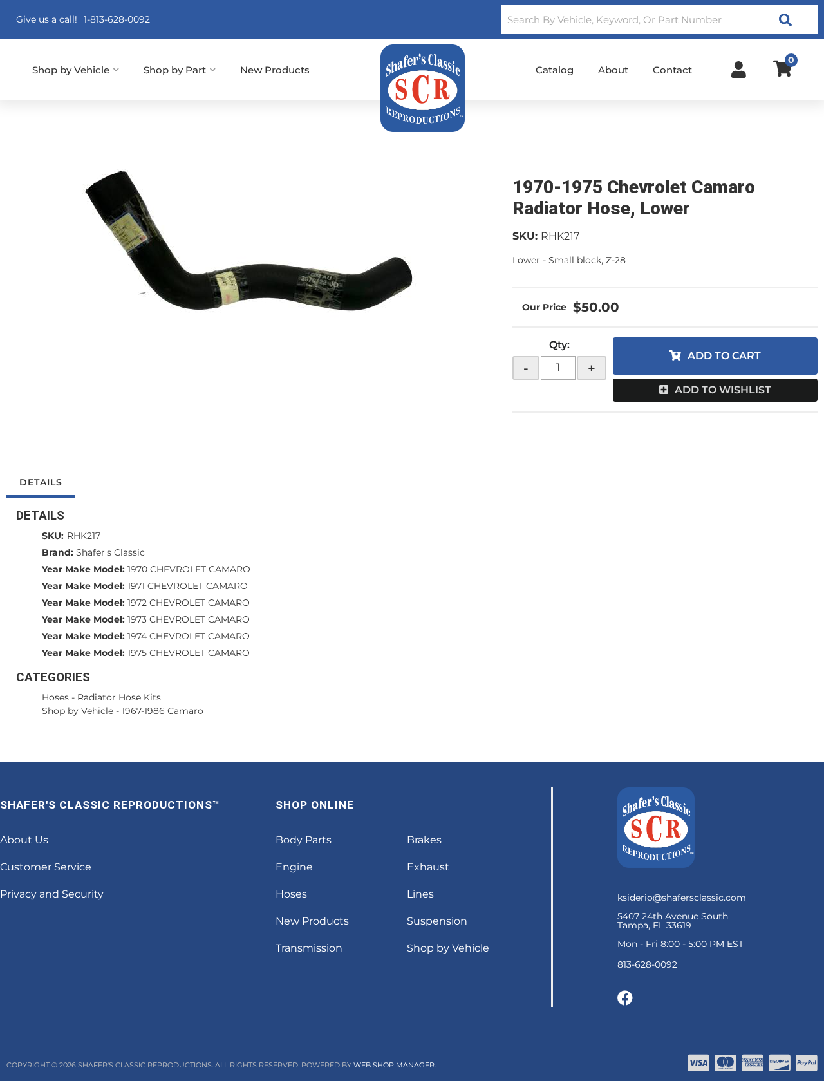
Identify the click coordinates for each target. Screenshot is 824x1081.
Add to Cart (724, 356)
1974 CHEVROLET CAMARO (188, 636)
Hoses (55, 697)
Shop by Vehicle (77, 711)
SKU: (525, 236)
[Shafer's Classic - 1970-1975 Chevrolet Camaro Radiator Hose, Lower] (249, 246)
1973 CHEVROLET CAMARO (188, 619)
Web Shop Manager (394, 1064)
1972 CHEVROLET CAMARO (188, 602)
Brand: (57, 552)
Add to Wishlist (723, 390)
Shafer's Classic (110, 552)
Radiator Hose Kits (119, 697)
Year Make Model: (83, 569)
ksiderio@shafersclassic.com (681, 897)
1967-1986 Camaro (162, 711)
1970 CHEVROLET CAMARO (188, 569)
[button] (659, 19)
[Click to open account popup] (739, 69)
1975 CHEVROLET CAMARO (188, 653)
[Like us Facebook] (625, 998)
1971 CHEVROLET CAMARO (187, 586)
